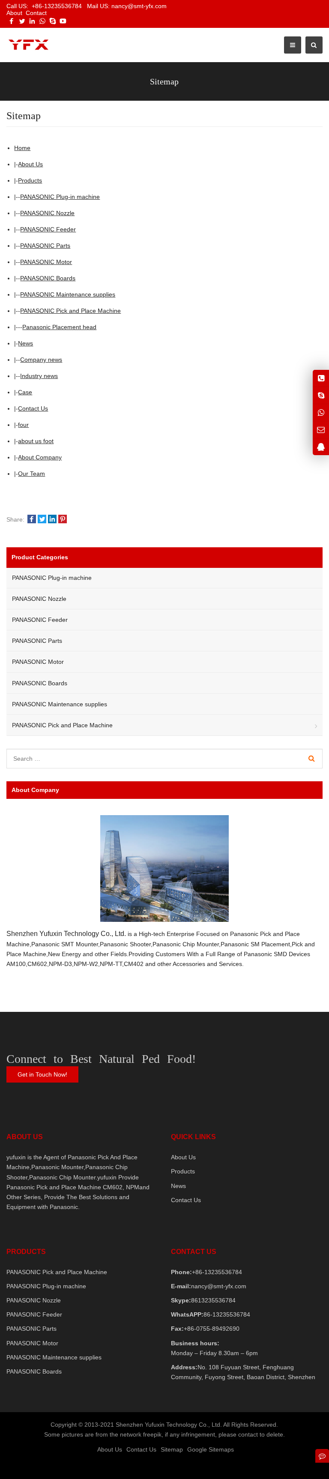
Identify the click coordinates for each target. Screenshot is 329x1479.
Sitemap (172, 1449)
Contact (36, 12)
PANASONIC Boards (47, 278)
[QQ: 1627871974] (321, 446)
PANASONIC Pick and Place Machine (70, 310)
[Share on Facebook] (32, 520)
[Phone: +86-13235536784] (321, 378)
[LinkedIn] (32, 21)
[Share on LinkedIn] (52, 520)
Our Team (31, 473)
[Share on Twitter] (42, 520)
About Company (40, 457)
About (14, 12)
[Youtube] (63, 21)
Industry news (39, 375)
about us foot (36, 441)
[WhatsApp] (42, 21)
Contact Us (33, 408)
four (23, 424)
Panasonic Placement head (59, 327)
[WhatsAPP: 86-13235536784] (321, 412)
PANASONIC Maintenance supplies (67, 294)
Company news (41, 359)
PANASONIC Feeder (48, 229)
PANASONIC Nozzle (47, 213)
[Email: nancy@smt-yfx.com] (321, 429)
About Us (30, 164)
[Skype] (53, 21)
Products (30, 180)
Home (22, 147)
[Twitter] (22, 21)
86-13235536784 (226, 1314)
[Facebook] (11, 21)
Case (25, 392)
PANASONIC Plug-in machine (60, 196)
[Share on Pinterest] (62, 520)
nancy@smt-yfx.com (218, 1286)
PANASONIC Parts (45, 245)
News (25, 343)
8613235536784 (213, 1300)
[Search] (312, 758)
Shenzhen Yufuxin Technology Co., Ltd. (66, 933)
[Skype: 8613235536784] (321, 395)
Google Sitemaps (210, 1449)
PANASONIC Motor (46, 261)
